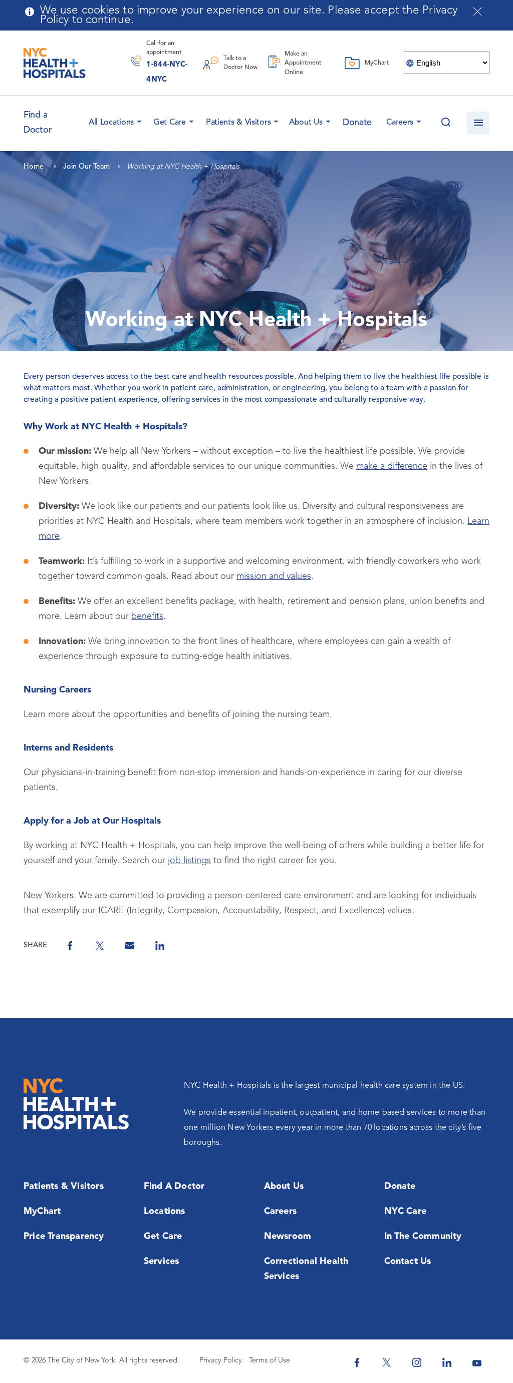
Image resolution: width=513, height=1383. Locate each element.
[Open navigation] (478, 123)
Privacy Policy (220, 1360)
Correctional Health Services (306, 1269)
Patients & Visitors (238, 123)
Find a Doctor (174, 1186)
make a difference (391, 466)
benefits (147, 616)
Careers (399, 123)
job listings (189, 860)
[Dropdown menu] (138, 119)
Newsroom (288, 1236)
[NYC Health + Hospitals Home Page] (55, 63)
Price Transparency (64, 1236)
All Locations (111, 123)
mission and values (273, 576)
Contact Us (407, 1261)
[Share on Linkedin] (159, 945)
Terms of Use (269, 1360)
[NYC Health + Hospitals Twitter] (386, 1362)
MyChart (42, 1211)
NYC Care (405, 1211)
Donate (357, 122)
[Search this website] (445, 123)
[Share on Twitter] (99, 945)
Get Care (169, 123)
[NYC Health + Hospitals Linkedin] (446, 1362)
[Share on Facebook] (69, 945)
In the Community (423, 1236)
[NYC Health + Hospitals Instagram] (416, 1362)
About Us (306, 123)
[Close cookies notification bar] (477, 11)
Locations (164, 1211)
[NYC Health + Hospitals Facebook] (356, 1362)
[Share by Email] (129, 945)
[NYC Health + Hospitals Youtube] (476, 1362)
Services (161, 1261)
